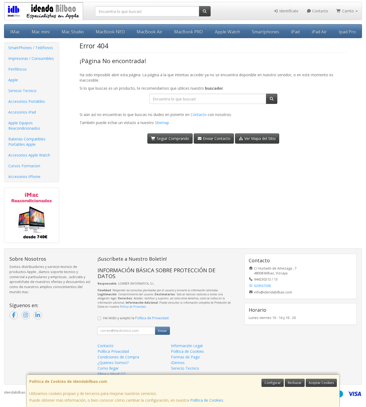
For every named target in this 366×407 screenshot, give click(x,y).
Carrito (348, 10)
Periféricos (17, 69)
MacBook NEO (110, 32)
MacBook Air (149, 32)
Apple (13, 79)
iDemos (178, 362)
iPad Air (319, 32)
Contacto (319, 10)
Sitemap (162, 122)
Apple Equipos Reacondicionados (24, 125)
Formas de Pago (185, 356)
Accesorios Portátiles (26, 101)
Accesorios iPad (22, 112)
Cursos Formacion (24, 165)
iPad (295, 32)
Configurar (272, 382)
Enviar (162, 330)
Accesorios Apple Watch (29, 155)
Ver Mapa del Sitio (259, 138)
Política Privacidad (113, 351)
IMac (15, 32)
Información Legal (187, 345)
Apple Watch (227, 32)
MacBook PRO (188, 32)
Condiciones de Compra (118, 356)
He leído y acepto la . (136, 318)
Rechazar (295, 382)
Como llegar (108, 368)
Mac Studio (73, 32)
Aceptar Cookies (321, 382)
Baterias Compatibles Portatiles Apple (27, 141)
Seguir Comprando (172, 138)
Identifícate (288, 10)
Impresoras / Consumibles (31, 58)
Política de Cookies (206, 400)
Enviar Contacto (216, 138)
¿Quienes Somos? (113, 362)
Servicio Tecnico (22, 90)
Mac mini (41, 32)
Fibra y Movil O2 (112, 373)
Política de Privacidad (133, 306)
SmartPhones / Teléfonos (30, 47)
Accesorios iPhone (24, 176)
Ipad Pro (347, 32)
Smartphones (265, 32)
